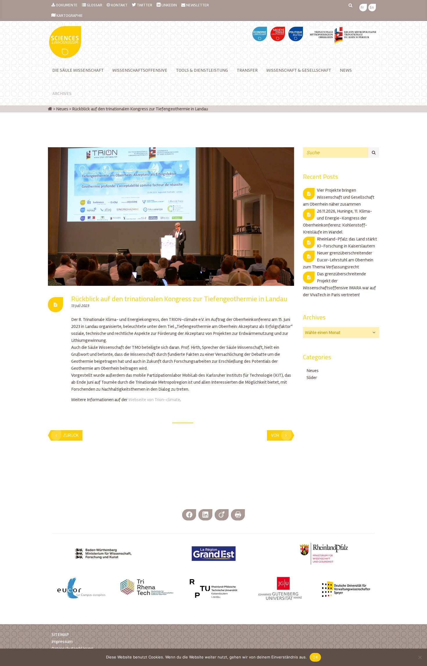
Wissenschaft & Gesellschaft (298, 70)
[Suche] (373, 152)
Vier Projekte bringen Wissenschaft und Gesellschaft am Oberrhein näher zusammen (338, 197)
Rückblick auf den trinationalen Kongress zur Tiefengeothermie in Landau (179, 298)
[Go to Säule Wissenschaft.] (50, 109)
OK (315, 657)
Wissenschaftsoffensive (139, 70)
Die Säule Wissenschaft (78, 70)
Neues (312, 371)
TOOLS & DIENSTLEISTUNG (202, 70)
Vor (275, 435)
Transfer (247, 70)
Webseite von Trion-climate (154, 400)
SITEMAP (60, 635)
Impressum (62, 642)
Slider (311, 377)
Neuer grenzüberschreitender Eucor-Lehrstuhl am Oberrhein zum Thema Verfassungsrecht (338, 260)
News (346, 70)
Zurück (70, 435)
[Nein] (420, 657)
